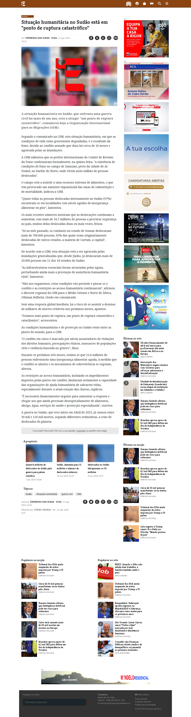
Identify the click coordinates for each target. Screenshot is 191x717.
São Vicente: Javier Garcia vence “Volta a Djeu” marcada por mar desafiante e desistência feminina (128, 628)
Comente (80, 430)
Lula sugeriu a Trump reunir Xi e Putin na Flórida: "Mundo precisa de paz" (152, 530)
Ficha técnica (141, 699)
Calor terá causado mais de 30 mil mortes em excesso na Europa (50, 625)
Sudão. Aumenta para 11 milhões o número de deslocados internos (69, 468)
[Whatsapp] (103, 38)
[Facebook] (91, 38)
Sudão (29, 494)
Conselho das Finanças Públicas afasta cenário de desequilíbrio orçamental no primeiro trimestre (128, 646)
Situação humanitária (46, 494)
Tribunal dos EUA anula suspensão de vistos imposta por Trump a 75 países (152, 511)
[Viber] (103, 502)
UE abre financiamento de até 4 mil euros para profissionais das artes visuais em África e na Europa (153, 348)
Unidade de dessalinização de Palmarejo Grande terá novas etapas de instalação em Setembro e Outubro (154, 385)
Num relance (143, 694)
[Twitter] (97, 38)
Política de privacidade (145, 705)
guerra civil (66, 494)
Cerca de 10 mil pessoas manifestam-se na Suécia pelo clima (153, 490)
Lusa (54, 38)
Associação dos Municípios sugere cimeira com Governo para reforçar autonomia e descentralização (154, 368)
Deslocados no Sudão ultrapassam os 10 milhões (98, 468)
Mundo (25, 16)
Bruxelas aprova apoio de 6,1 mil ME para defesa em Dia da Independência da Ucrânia (154, 424)
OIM (79, 494)
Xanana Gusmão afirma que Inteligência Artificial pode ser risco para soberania (153, 405)
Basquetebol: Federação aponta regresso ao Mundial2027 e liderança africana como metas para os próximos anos (128, 609)
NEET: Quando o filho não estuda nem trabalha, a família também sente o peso (128, 568)
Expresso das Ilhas (38, 38)
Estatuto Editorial (143, 702)
